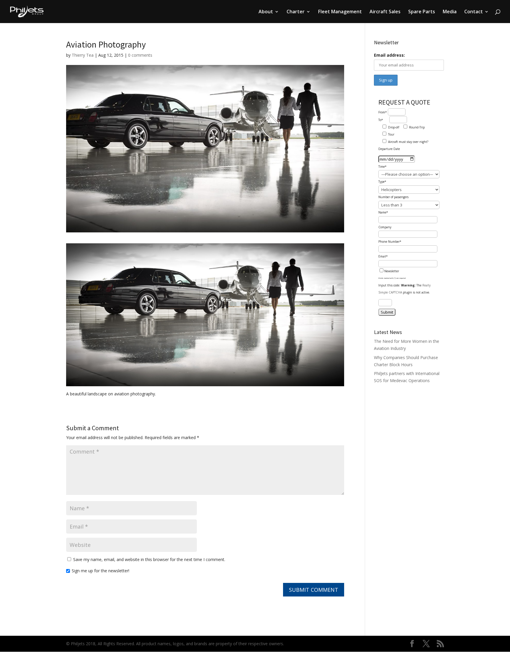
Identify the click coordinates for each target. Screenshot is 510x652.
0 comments (140, 55)
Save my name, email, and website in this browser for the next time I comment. (149, 559)
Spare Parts (421, 12)
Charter (296, 12)
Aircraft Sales (385, 12)
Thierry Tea (83, 55)
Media (450, 12)
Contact (473, 12)
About (266, 12)
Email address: (389, 55)
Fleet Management (340, 12)
